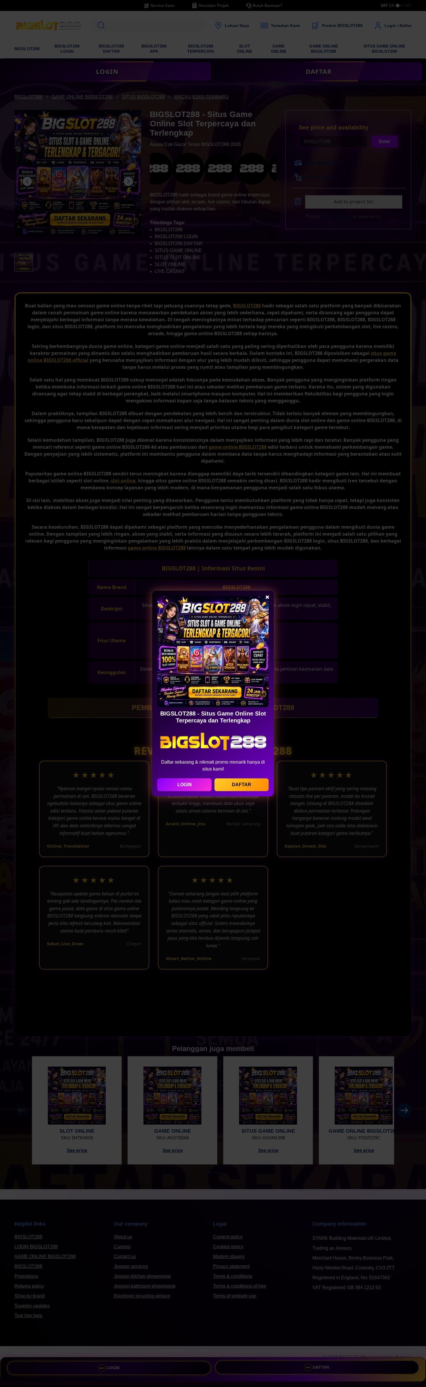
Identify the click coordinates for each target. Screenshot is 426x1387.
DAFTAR (241, 784)
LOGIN (184, 784)
